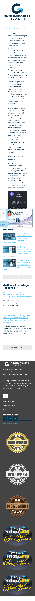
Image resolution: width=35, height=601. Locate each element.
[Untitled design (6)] (17, 460)
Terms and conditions (10, 423)
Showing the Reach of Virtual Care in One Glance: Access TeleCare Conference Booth (17, 238)
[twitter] (10, 418)
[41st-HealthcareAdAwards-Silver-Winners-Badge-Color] (17, 526)
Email (4, 409)
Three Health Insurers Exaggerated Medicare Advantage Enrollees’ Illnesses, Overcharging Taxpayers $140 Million (17, 318)
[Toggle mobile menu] (31, 22)
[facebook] (5, 418)
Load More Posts (17, 277)
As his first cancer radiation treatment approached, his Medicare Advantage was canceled (17, 294)
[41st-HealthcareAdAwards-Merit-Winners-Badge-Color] (17, 575)
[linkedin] (15, 418)
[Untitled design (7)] (17, 428)
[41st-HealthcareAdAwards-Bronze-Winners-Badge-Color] (17, 550)
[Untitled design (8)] (17, 492)
